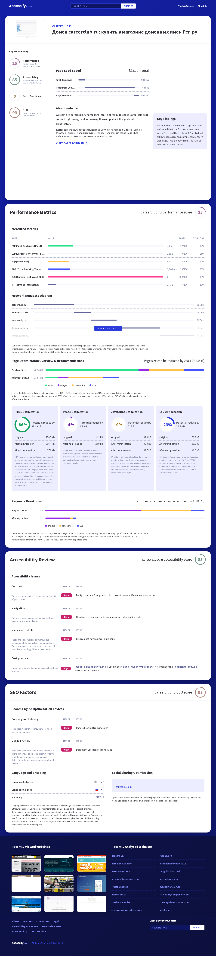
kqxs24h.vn (117, 855)
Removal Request (51, 926)
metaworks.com (120, 871)
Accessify (20, 5)
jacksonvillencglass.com (125, 879)
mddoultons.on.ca (170, 886)
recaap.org (166, 855)
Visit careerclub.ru (70, 143)
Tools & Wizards (186, 6)
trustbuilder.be (119, 886)
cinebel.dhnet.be (120, 902)
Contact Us (42, 921)
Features (28, 921)
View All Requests (108, 328)
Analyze (128, 6)
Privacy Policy (19, 931)
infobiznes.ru (167, 910)
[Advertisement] (129, 54)
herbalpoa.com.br (121, 863)
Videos (15, 921)
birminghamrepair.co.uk (173, 863)
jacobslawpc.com (169, 879)
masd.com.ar (118, 894)
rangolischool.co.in (170, 871)
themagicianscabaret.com (174, 902)
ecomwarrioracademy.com (126, 910)
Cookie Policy (38, 931)
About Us (202, 6)
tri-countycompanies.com (174, 894)
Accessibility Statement (25, 926)
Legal (56, 921)
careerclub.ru (62, 26)
